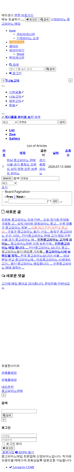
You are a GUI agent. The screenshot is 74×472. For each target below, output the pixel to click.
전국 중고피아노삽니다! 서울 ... (41, 255)
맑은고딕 (15, 101)
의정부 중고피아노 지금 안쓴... (22, 219)
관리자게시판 (26, 34)
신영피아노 (16, 42)
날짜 (56, 153)
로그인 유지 (14, 443)
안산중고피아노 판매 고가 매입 (43, 235)
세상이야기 (16, 50)
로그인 (33, 19)
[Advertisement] (37, 327)
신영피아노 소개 (28, 38)
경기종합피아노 (42, 166)
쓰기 (5, 187)
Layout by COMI (23, 467)
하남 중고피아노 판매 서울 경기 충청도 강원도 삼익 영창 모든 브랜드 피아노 (22, 166)
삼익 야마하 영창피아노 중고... (38, 223)
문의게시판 (16, 57)
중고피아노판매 (12, 390)
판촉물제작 (9, 372)
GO (55, 201)
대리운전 (8, 386)
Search (7, 178)
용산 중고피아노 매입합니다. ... (32, 263)
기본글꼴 (15, 92)
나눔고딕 (15, 96)
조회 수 (68, 152)
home (12, 30)
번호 (4, 152)
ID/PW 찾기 (26, 452)
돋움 (12, 105)
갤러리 (13, 46)
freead (20, 54)
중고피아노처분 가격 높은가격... (33, 243)
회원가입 (8, 452)
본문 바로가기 (23, 15)
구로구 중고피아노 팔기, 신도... (29, 231)
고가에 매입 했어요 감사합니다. (23, 283)
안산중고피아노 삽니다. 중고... (49, 247)
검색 (46, 19)
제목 (23, 153)
